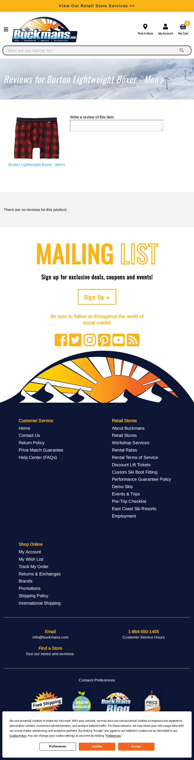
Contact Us (29, 435)
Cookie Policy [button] (17, 735)
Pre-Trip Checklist (129, 501)
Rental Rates (124, 450)
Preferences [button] (113, 735)
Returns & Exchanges (40, 573)
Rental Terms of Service (135, 457)
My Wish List (31, 559)
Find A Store (145, 33)
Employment (124, 515)
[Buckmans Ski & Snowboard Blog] (117, 703)
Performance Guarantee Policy (141, 479)
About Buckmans (128, 428)
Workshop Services (130, 442)
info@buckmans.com (50, 637)
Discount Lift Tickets (131, 464)
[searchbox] (181, 50)
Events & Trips (126, 493)
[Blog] (133, 340)
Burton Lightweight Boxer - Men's (37, 165)
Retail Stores (124, 435)
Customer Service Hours (144, 637)
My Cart (183, 28)
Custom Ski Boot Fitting (134, 472)
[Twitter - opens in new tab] (75, 340)
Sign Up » (97, 297)
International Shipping (40, 603)
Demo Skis (122, 486)
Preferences (57, 746)
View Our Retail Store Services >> (97, 6)
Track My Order (33, 566)
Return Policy (31, 442)
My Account (165, 33)
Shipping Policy (33, 595)
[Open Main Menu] (7, 29)
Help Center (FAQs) (38, 457)
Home (24, 428)
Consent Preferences (97, 680)
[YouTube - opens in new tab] (118, 340)
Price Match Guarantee (41, 450)
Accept (136, 746)
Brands (25, 580)
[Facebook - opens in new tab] (61, 340)
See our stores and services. (50, 654)
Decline (97, 746)
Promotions (30, 588)
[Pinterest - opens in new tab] (104, 340)
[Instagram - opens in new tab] (90, 340)
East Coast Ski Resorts (134, 508)
